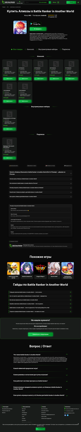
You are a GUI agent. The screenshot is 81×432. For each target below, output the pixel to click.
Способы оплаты (45, 410)
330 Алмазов (53, 68)
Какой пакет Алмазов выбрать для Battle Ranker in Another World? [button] (26, 192)
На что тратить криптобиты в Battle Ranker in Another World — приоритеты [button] (28, 296)
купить (11, 78)
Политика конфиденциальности (48, 414)
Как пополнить (44, 408)
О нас (23, 416)
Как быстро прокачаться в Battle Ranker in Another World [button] (24, 300)
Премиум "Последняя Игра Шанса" (8, 146)
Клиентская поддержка (46, 418)
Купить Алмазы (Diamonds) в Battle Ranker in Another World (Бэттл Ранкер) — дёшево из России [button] (37, 173)
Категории (24, 414)
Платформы (24, 412)
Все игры (24, 408)
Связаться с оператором (40, 334)
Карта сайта (43, 416)
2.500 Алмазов (22, 90)
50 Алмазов (21, 68)
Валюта (3, 412)
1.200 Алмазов (6, 90)
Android (43, 15)
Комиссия (43, 412)
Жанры (23, 410)
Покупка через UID (6, 410)
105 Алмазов (37, 68)
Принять (40, 429)
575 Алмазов (68, 68)
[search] (50, 2)
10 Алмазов (6, 68)
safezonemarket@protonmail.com (72, 408)
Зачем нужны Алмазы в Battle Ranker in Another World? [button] (23, 179)
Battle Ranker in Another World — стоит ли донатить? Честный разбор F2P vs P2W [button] (29, 307)
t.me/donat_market (69, 410)
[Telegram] (78, 2)
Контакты (24, 420)
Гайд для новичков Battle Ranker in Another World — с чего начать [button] (26, 292)
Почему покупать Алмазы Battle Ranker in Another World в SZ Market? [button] (26, 187)
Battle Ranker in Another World (15, 7)
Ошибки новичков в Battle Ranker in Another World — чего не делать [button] (26, 304)
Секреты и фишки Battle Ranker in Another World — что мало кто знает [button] (27, 311)
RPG (7, 7)
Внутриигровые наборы (7, 408)
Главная (3, 7)
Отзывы (23, 418)
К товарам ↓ (38, 29)
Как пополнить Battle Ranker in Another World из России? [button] (24, 183)
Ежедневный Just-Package (9, 118)
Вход (71, 2)
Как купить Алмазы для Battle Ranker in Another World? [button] (23, 196)
